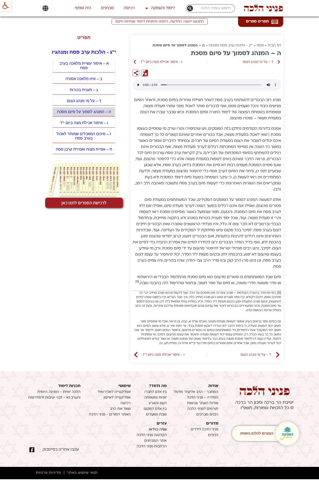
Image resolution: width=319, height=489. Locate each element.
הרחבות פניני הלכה (152, 446)
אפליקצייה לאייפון (117, 397)
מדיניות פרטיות (48, 473)
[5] (137, 281)
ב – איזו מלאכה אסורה (84, 79)
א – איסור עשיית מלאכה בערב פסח (84, 65)
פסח (260, 45)
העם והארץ (158, 403)
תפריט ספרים (257, 21)
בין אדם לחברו (156, 392)
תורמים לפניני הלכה (202, 409)
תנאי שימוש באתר (82, 473)
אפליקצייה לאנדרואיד (114, 392)
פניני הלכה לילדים (204, 429)
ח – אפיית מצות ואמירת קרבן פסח (84, 149)
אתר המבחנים (155, 441)
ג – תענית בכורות (84, 90)
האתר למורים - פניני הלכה (110, 414)
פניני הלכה (263, 8)
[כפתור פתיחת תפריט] (45, 8)
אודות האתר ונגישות (202, 403)
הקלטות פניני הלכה (152, 435)
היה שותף (83, 8)
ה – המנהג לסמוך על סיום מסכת (84, 112)
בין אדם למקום (155, 409)
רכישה (129, 8)
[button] (5, 5)
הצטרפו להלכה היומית (256, 433)
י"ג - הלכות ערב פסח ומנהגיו (231, 45)
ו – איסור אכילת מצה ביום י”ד (84, 123)
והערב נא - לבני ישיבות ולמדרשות (54, 397)
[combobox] (213, 8)
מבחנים (107, 8)
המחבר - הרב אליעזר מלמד (196, 392)
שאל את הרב (120, 409)
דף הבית (274, 45)
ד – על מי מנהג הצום (84, 101)
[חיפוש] (190, 8)
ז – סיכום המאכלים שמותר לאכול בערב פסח (84, 136)
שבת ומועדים (156, 414)
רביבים (213, 435)
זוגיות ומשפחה (155, 397)
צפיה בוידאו (158, 429)
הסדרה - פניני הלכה (202, 397)
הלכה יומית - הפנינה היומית (59, 392)
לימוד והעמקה (163, 8)
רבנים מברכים (207, 414)
